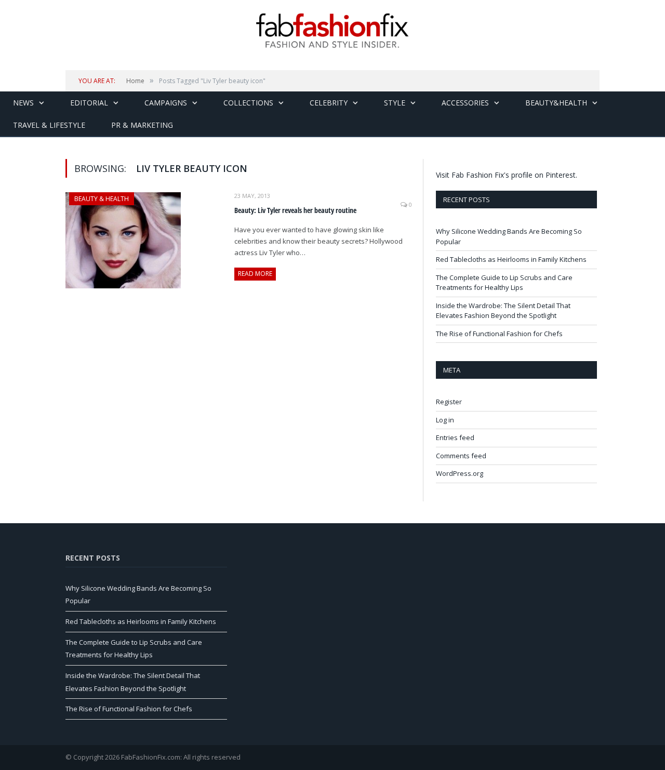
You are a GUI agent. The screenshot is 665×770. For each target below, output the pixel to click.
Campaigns (165, 103)
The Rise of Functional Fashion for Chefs (499, 333)
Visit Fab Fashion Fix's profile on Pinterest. (506, 175)
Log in (445, 419)
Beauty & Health (101, 198)
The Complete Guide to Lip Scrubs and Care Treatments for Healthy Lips (504, 283)
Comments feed (461, 455)
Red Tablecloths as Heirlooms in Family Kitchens (511, 259)
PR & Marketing (142, 125)
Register (449, 401)
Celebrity (329, 103)
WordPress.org (459, 473)
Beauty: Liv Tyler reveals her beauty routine (295, 210)
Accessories (465, 103)
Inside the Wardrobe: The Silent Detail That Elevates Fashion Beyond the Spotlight (503, 311)
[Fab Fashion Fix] (332, 30)
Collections (248, 103)
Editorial (89, 103)
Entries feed (455, 437)
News (23, 103)
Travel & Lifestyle (49, 125)
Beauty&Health (556, 103)
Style (394, 103)
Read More (255, 273)
